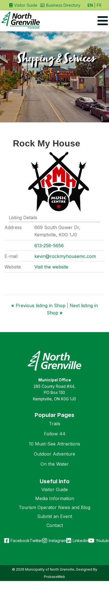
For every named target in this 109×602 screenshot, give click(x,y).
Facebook (20, 540)
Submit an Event (54, 516)
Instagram (57, 540)
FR (99, 5)
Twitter (36, 540)
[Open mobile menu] (102, 21)
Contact (54, 525)
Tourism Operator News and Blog (54, 507)
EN (90, 5)
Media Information (54, 498)
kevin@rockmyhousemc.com (65, 256)
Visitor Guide (54, 489)
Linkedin (80, 540)
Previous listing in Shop (39, 305)
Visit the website (51, 267)
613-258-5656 (49, 245)
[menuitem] (23, 5)
